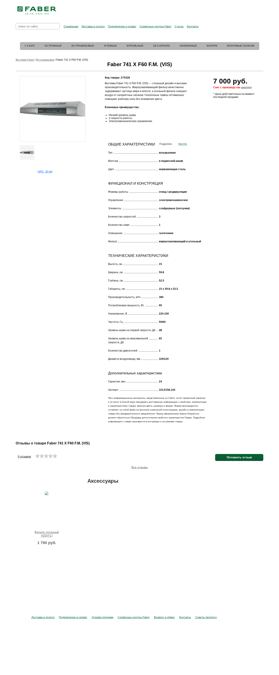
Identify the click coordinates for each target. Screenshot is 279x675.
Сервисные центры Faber (155, 26)
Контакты (193, 26)
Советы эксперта (206, 617)
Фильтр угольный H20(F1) (46, 533)
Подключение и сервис (122, 26)
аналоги (246, 87)
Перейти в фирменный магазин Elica (183, 9)
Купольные (135, 45)
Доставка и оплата (93, 26)
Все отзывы (139, 467)
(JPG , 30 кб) (45, 171)
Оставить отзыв (239, 457)
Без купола (161, 45)
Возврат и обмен (164, 617)
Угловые (110, 45)
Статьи (179, 26)
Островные (53, 45)
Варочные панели (240, 45)
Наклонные (188, 45)
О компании (71, 26)
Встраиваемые (82, 45)
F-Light (30, 45)
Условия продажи (102, 617)
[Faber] (37, 10)
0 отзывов (24, 456)
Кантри (212, 45)
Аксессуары (103, 481)
